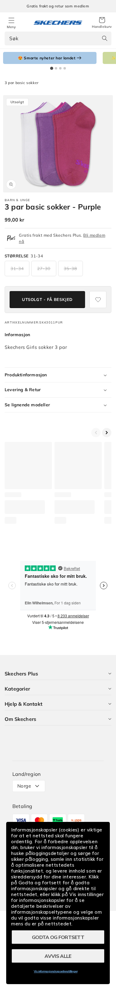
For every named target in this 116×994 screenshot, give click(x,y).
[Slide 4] (64, 68)
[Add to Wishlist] (97, 299)
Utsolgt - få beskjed (47, 299)
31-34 (17, 268)
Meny (11, 27)
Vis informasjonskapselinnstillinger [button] (55, 971)
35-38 (70, 268)
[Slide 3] (60, 68)
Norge (24, 786)
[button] (102, 23)
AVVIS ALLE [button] (58, 956)
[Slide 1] (51, 68)
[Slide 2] (56, 68)
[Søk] (104, 38)
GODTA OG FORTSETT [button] (58, 937)
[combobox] (58, 38)
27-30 (43, 268)
